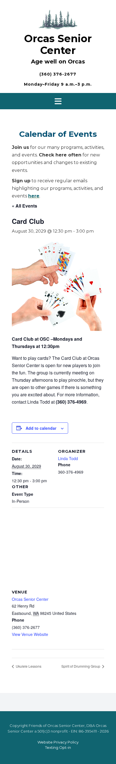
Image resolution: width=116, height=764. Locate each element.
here (33, 196)
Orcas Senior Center (58, 44)
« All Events (24, 206)
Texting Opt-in (58, 747)
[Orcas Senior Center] (58, 19)
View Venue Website (30, 634)
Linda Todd (68, 458)
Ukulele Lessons (28, 666)
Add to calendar (41, 428)
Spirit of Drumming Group (81, 666)
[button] (58, 101)
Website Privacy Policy (58, 742)
